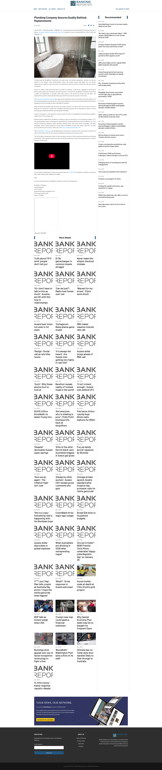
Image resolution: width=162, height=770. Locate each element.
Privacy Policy (81, 741)
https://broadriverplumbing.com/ (71, 127)
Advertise (81, 743)
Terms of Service (81, 738)
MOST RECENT (42, 9)
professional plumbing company (46, 99)
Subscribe (49, 753)
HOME (35, 9)
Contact (81, 746)
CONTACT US (61, 9)
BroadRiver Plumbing (44, 131)
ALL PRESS (52, 9)
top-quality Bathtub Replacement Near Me (50, 32)
